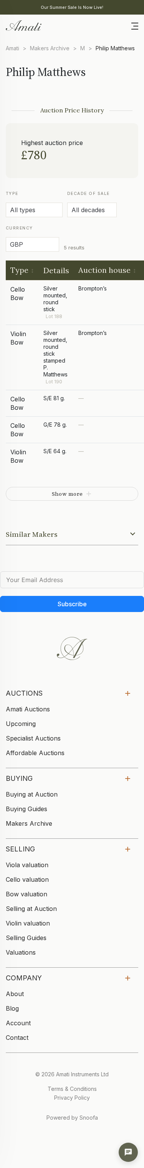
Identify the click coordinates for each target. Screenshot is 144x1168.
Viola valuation (27, 865)
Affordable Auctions (35, 753)
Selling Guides (26, 938)
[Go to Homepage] (23, 25)
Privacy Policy (72, 1097)
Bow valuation (26, 894)
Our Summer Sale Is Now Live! (72, 7)
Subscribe (72, 604)
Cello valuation (27, 879)
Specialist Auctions (33, 738)
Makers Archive (50, 48)
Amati (12, 48)
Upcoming (21, 724)
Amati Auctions (28, 709)
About (15, 994)
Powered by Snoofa (72, 1117)
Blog (12, 1008)
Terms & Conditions (72, 1089)
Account (18, 1023)
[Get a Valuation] (128, 1152)
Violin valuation (28, 923)
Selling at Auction (31, 908)
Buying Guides (26, 809)
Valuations (21, 952)
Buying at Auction (32, 794)
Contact (17, 1037)
